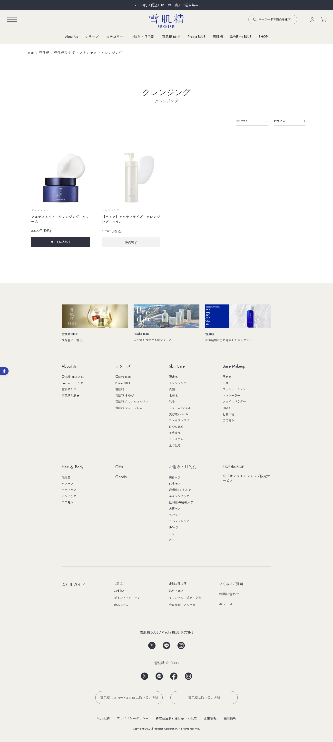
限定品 (173, 377)
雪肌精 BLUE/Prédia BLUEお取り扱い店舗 (129, 697)
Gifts (119, 467)
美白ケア (175, 477)
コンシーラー (231, 395)
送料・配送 (176, 591)
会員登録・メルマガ (182, 605)
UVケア (174, 527)
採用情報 (230, 718)
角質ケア (175, 509)
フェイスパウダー (234, 402)
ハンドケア (69, 496)
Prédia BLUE (196, 36)
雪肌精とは (69, 389)
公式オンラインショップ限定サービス (246, 478)
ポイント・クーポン (127, 598)
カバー (173, 540)
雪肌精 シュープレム (129, 408)
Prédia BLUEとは (72, 383)
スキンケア (88, 52)
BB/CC (227, 408)
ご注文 (118, 584)
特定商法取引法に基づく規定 (176, 718)
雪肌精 (218, 36)
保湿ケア (175, 484)
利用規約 (103, 718)
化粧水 (173, 395)
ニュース (226, 604)
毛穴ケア (175, 515)
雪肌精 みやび (124, 395)
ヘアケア (67, 484)
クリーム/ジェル (180, 408)
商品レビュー (123, 605)
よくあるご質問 (231, 584)
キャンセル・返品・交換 (185, 598)
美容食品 (175, 433)
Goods (121, 477)
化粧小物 (228, 414)
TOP (31, 52)
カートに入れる (60, 242)
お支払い (120, 591)
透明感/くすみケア (181, 490)
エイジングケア (179, 496)
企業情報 (210, 718)
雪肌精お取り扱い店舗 (204, 697)
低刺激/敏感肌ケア (181, 502)
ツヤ (172, 533)
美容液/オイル (178, 414)
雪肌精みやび (64, 52)
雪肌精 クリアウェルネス (131, 402)
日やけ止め (176, 427)
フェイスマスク (179, 420)
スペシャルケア (179, 521)
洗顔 (172, 389)
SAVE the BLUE (233, 467)
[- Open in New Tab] (152, 644)
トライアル (176, 439)
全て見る (175, 445)
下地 (225, 383)
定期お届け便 (177, 584)
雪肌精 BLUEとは (73, 377)
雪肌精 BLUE (171, 36)
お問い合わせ (229, 594)
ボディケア (69, 490)
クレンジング (111, 52)
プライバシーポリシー (132, 718)
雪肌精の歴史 (70, 395)
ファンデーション (234, 389)
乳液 (172, 402)
